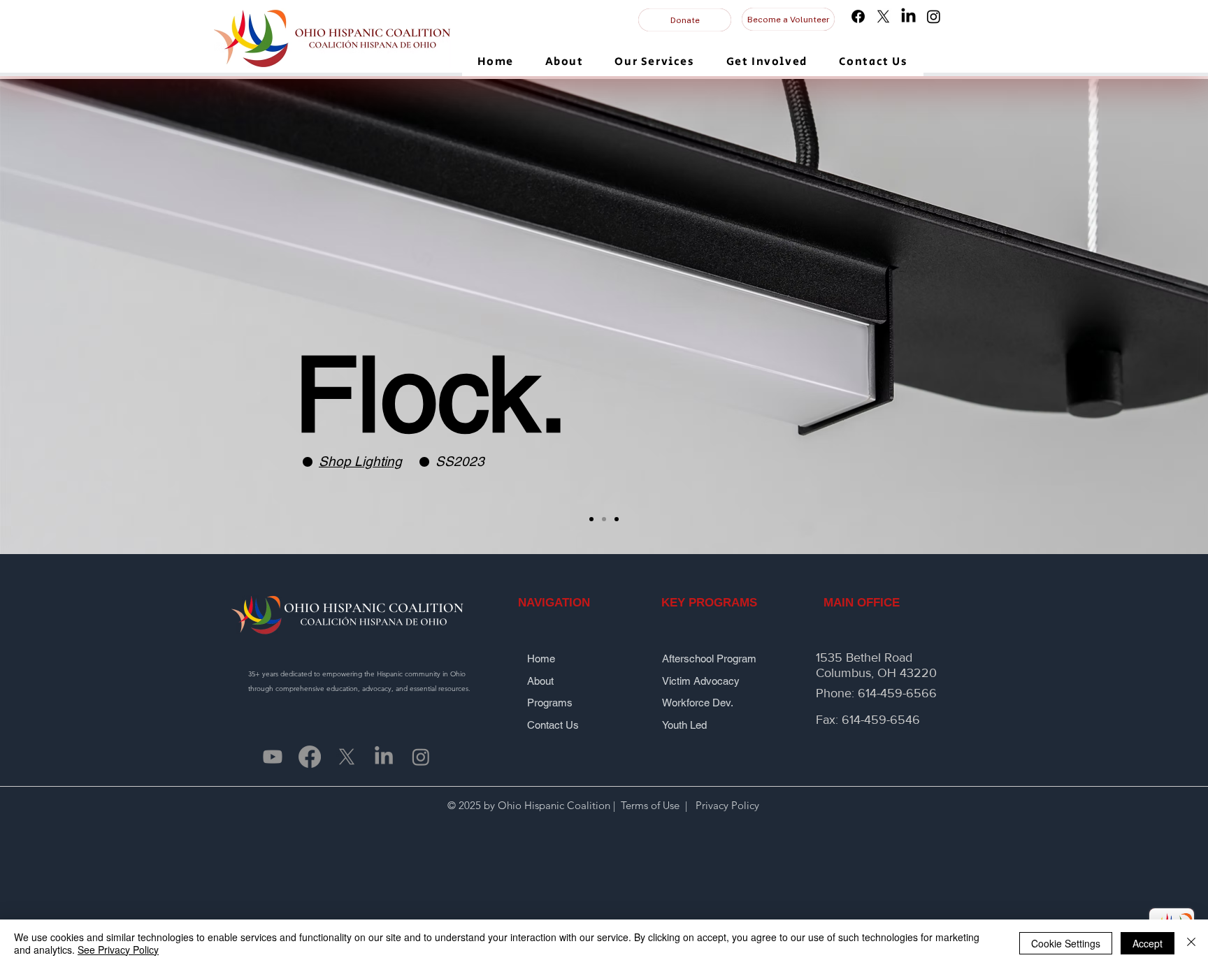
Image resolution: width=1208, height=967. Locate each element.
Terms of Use (650, 805)
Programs (551, 702)
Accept (1147, 943)
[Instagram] (933, 16)
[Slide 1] (591, 519)
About (547, 681)
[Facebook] (858, 16)
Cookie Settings (1065, 943)
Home (544, 658)
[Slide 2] (604, 519)
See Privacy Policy (118, 950)
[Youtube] (272, 757)
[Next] (1132, 316)
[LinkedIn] (908, 16)
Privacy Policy (726, 805)
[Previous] (76, 316)
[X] (883, 16)
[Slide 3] (616, 519)
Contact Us (553, 725)
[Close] (1191, 943)
